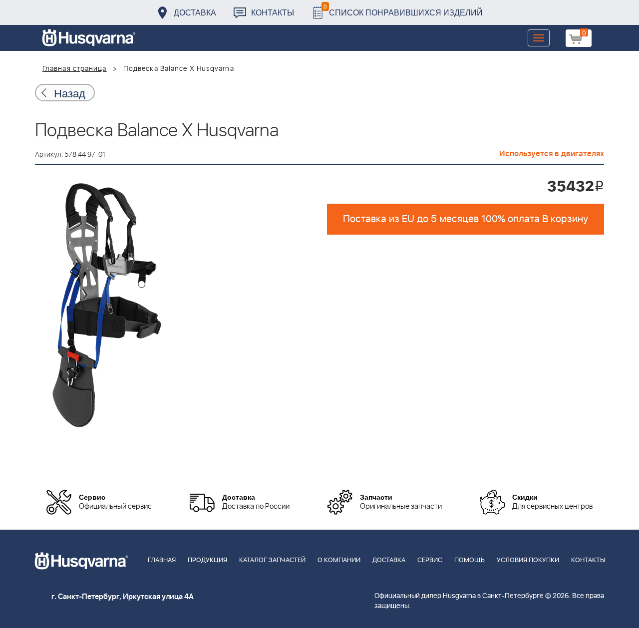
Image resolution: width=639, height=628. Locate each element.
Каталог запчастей (272, 560)
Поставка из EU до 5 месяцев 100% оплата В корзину (465, 219)
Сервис (429, 560)
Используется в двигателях (551, 154)
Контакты (272, 12)
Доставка (195, 12)
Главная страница (74, 69)
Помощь (469, 560)
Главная (162, 560)
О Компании (339, 560)
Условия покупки (528, 560)
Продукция (207, 560)
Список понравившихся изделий (403, 9)
